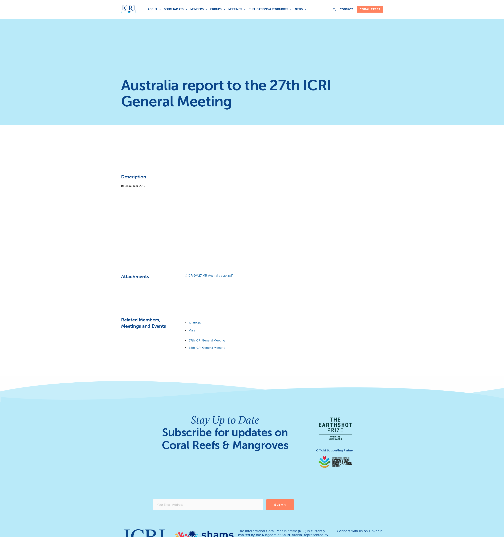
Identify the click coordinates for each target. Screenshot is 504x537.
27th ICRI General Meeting (207, 340)
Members (197, 9)
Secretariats (174, 9)
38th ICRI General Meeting (207, 348)
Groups (216, 9)
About (152, 9)
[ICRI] (128, 9)
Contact (346, 9)
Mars (192, 330)
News (299, 9)
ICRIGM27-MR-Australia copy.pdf (210, 276)
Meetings (235, 9)
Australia (195, 323)
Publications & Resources (268, 9)
